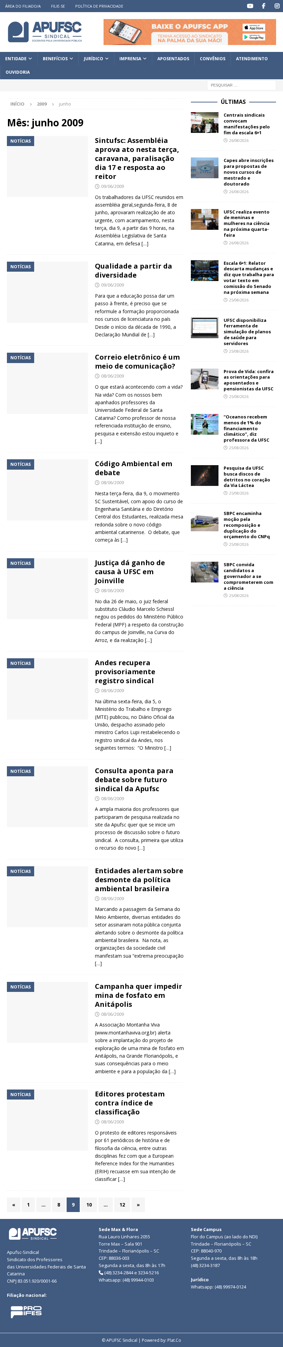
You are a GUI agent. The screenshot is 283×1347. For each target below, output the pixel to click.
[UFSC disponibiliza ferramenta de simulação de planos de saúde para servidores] (204, 327)
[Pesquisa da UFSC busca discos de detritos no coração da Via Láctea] (204, 475)
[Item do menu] (250, 6)
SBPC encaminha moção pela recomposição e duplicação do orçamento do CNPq (247, 525)
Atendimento (252, 59)
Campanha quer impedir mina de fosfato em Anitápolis (138, 995)
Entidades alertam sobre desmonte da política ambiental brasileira (139, 879)
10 (89, 1204)
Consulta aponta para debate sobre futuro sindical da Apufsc (134, 779)
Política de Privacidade (99, 6)
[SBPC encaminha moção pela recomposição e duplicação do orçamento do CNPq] (204, 520)
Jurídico (93, 59)
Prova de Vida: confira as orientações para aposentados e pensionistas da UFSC (249, 380)
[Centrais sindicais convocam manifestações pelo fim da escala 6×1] (204, 122)
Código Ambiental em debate (133, 468)
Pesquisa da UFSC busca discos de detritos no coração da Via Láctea (247, 477)
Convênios (212, 59)
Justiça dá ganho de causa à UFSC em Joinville (130, 571)
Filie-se (58, 6)
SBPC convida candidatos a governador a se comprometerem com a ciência (248, 576)
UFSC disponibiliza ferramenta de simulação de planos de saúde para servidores (247, 332)
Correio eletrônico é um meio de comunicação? (137, 361)
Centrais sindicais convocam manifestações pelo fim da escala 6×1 (247, 124)
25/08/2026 (238, 299)
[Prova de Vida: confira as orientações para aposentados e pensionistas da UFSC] (204, 379)
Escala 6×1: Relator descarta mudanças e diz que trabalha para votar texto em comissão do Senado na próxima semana (249, 277)
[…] (145, 243)
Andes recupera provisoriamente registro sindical (125, 671)
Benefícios (55, 59)
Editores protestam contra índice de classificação (130, 1103)
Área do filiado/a (23, 6)
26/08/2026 (238, 140)
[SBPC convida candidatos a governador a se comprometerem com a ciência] (204, 572)
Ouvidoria (18, 72)
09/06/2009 (112, 186)
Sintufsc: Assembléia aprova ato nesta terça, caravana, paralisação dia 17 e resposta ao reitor (137, 158)
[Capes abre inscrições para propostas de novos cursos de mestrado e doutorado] (204, 167)
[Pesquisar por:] (241, 84)
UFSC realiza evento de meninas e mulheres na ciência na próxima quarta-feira (247, 223)
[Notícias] (47, 166)
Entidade (16, 59)
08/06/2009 (112, 376)
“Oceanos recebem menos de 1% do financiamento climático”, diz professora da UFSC (246, 428)
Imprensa (130, 59)
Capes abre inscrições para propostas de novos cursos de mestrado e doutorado (249, 172)
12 (122, 1204)
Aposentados (173, 59)
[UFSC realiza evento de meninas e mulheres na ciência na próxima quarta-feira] (204, 219)
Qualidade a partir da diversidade (133, 270)
